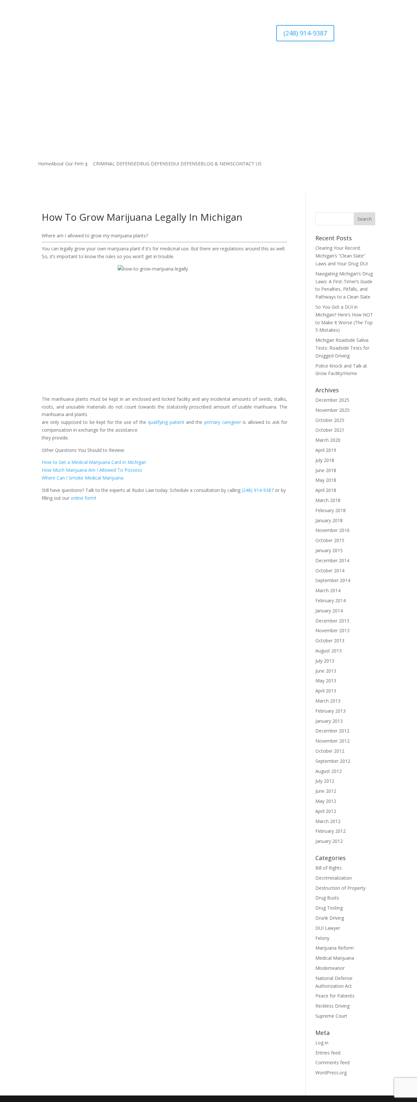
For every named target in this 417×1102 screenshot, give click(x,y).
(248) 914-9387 (305, 33)
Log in (321, 1042)
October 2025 (329, 420)
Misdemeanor (330, 968)
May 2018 (325, 480)
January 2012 (329, 841)
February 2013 (330, 711)
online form (83, 498)
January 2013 (329, 721)
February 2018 (330, 510)
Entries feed (327, 1053)
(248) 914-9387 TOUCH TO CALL (149, 87)
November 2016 (332, 530)
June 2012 (325, 791)
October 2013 (329, 640)
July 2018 (324, 460)
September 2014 (332, 580)
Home (44, 164)
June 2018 (325, 470)
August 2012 (328, 771)
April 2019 (325, 450)
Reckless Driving (332, 1006)
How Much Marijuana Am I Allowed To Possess (92, 470)
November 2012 (332, 741)
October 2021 (329, 430)
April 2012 (325, 811)
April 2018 (325, 490)
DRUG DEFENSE (154, 164)
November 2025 (332, 410)
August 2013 (328, 651)
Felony (322, 938)
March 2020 (327, 440)
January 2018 (329, 520)
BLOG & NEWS (217, 164)
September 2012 (332, 761)
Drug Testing (329, 908)
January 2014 (329, 610)
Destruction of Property (340, 888)
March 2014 (327, 590)
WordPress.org (331, 1072)
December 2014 (332, 560)
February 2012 (330, 831)
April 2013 (325, 691)
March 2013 (327, 701)
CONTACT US (247, 164)
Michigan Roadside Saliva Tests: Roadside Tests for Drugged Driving (342, 348)
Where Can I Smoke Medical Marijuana (82, 478)
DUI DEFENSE (186, 164)
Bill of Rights (328, 868)
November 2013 (332, 630)
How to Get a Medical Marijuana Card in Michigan (94, 462)
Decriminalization (333, 878)
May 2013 (325, 680)
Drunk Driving (329, 918)
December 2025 (332, 400)
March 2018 (327, 500)
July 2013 (324, 661)
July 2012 (324, 781)
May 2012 (325, 801)
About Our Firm (67, 164)
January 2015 (329, 550)
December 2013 (332, 621)
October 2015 (329, 540)
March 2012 (327, 821)
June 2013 (325, 671)
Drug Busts (327, 898)
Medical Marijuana (334, 958)
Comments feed (332, 1062)
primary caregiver (222, 422)
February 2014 (330, 600)
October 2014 (329, 570)
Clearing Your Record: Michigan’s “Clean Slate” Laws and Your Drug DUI (341, 256)
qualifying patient (166, 422)
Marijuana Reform (334, 948)
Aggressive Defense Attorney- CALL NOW (150, 70)
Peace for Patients (334, 996)
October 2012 (329, 751)
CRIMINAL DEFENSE (115, 164)
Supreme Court (331, 1016)
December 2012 (332, 731)
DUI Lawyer (327, 928)
